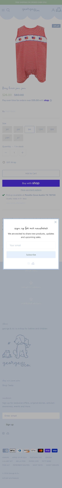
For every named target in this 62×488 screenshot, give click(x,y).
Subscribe (31, 254)
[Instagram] (29, 263)
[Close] (55, 222)
